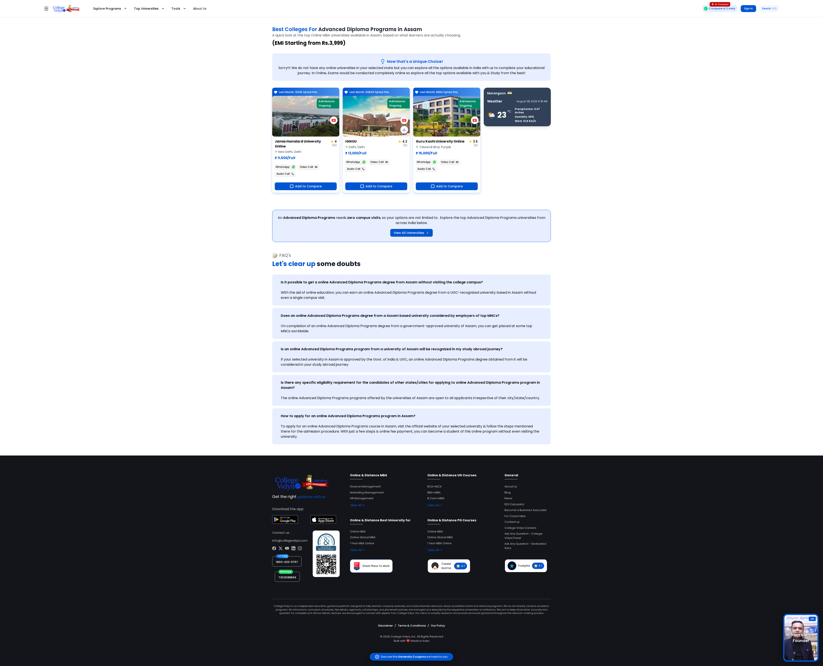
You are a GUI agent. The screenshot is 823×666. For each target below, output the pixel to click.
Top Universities (146, 8)
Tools (175, 8)
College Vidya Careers (520, 528)
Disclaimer (385, 626)
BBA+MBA (434, 492)
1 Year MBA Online (362, 543)
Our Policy (438, 626)
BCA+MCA (434, 486)
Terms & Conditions (412, 626)
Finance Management (365, 486)
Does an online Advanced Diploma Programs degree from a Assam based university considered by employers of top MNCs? (390, 315)
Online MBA (358, 531)
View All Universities (409, 233)
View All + (357, 505)
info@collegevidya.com (290, 540)
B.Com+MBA (436, 498)
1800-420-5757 (287, 562)
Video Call (306, 167)
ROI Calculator (514, 504)
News (508, 498)
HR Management (361, 498)
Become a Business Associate (526, 510)
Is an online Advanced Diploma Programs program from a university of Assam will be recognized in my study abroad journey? (392, 349)
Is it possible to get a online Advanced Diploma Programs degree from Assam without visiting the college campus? (382, 282)
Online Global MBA (362, 537)
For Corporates (515, 516)
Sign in (748, 8)
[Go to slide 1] (300, 134)
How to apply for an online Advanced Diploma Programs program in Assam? (348, 415)
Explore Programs (107, 8)
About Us (199, 8)
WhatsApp (283, 167)
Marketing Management (367, 492)
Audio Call (283, 174)
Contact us (512, 522)
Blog (508, 492)
